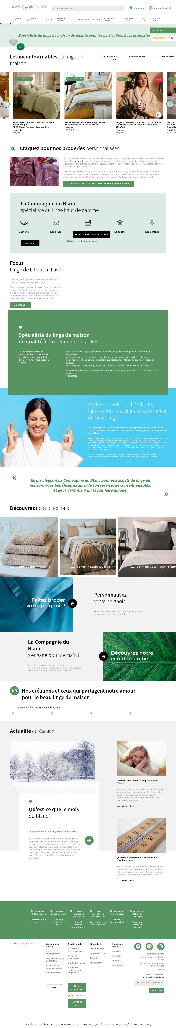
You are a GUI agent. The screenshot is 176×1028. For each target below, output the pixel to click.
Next (170, 104)
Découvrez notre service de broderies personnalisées (99, 183)
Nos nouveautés (137, 56)
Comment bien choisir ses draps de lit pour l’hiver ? (137, 781)
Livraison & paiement (54, 986)
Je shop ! (30, 243)
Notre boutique (54, 972)
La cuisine (120, 232)
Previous (6, 104)
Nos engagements (53, 952)
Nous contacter (77, 988)
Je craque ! (20, 305)
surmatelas (112, 360)
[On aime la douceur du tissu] (120, 241)
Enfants (94, 958)
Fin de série (96, 963)
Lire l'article (128, 806)
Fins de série (167, 56)
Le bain (88, 232)
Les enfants (152, 232)
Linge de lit (95, 944)
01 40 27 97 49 (78, 995)
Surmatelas (117, 965)
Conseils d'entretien (73, 957)
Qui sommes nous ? (52, 945)
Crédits (160, 969)
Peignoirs (122, 79)
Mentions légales (155, 953)
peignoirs (80, 161)
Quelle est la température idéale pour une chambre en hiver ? (137, 859)
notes (145, 1024)
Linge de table (97, 953)
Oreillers (116, 960)
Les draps (55, 232)
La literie (24, 232)
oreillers (102, 360)
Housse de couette (117, 945)
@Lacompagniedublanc (38, 707)
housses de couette (105, 440)
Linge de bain (97, 949)
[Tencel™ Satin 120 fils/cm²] (88, 546)
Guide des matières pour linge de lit (75, 970)
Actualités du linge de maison (54, 966)
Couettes (116, 951)
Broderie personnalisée (75, 950)
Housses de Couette (23, 79)
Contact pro (77, 1003)
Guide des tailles (76, 963)
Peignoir (116, 956)
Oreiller (172, 79)
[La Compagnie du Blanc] (29, 7)
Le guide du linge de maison (55, 959)
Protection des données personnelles (152, 964)
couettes (92, 360)
